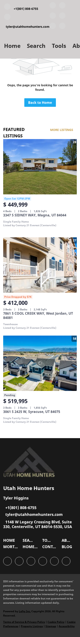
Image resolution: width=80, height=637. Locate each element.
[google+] (62, 27)
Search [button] (36, 46)
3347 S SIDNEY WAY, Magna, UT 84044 (34, 215)
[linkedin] (62, 6)
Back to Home (40, 102)
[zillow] (62, 16)
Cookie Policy (56, 622)
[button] (10, 541)
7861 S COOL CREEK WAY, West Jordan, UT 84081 (38, 315)
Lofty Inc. (25, 611)
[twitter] (52, 16)
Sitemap (50, 626)
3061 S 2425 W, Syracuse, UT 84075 (31, 411)
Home (12, 46)
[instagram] (52, 27)
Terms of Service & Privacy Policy (24, 622)
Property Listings (32, 626)
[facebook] (52, 6)
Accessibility (67, 626)
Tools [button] (59, 46)
